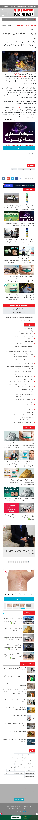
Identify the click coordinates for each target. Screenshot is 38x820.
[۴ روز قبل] (31, 742)
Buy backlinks (30, 770)
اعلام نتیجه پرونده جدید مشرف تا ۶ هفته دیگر (23, 394)
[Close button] (37, 814)
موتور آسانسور (18, 755)
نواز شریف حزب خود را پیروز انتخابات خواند (24, 376)
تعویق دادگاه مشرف (29, 341)
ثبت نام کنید (19, 148)
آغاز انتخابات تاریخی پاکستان (27, 417)
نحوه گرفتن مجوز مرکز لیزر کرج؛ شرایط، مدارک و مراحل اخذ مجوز (15, 684)
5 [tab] (19, 562)
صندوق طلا (10, 770)
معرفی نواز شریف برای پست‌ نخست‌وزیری (24, 392)
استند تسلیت (10, 764)
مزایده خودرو (19, 764)
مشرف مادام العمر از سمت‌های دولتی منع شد (23, 387)
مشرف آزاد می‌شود (29, 410)
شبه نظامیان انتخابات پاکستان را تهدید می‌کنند (23, 422)
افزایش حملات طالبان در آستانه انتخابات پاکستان (22, 374)
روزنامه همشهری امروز (32, 6)
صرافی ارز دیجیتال (19, 770)
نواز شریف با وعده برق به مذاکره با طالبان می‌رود (23, 397)
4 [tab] (21, 562)
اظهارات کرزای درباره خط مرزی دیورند (25, 369)
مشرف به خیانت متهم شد (27, 402)
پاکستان (17, 74)
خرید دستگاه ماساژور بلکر (28, 758)
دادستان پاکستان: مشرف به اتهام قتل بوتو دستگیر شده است (20, 382)
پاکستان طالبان (30, 169)
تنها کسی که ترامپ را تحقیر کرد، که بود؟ (19, 552)
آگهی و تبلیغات (12, 6)
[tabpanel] (19, 541)
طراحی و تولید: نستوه (18, 811)
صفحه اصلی (33, 25)
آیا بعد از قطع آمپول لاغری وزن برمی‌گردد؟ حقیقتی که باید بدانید (14, 669)
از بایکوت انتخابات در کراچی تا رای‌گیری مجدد (23, 371)
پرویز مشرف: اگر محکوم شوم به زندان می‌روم (23, 346)
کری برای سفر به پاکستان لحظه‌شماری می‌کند (23, 356)
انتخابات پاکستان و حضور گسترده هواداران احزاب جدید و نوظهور (19, 384)
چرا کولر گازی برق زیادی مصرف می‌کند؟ (17, 715)
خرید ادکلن (31, 761)
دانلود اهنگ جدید (18, 773)
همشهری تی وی (5, 6)
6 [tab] (17, 562)
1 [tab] (28, 562)
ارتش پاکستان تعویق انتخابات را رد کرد (25, 379)
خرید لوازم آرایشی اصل (20, 761)
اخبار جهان (27, 25)
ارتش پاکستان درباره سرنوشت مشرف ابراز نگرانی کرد (22, 364)
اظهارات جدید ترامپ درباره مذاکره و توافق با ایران (21, 20)
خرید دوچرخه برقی (21, 767)
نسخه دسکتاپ (19, 800)
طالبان (18, 107)
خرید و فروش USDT (29, 755)
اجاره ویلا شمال (15, 758)
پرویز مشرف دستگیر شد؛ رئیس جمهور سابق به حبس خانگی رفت (19, 351)
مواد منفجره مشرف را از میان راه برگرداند (24, 399)
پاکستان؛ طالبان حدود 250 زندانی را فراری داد (23, 415)
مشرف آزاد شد (30, 412)
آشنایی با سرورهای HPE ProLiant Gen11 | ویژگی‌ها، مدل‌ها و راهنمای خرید (14, 740)
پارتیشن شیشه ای (29, 773)
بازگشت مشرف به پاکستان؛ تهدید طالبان (24, 331)
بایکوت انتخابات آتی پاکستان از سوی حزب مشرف (22, 420)
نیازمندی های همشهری (21, 6)
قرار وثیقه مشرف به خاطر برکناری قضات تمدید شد (22, 344)
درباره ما (32, 787)
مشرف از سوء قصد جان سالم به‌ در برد (19, 35)
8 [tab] (13, 562)
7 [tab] (15, 562)
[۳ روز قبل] (31, 702)
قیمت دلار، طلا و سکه (29, 789)
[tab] (19, 305)
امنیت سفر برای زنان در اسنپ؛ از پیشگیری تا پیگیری (15, 676)
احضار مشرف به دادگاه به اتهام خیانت (25, 339)
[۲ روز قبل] (31, 670)
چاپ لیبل (12, 767)
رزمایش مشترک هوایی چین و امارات (25, 320)
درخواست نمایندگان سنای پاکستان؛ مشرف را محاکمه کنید (21, 354)
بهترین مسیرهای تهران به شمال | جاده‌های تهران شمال (15, 724)
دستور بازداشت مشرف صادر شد (26, 349)
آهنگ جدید (31, 767)
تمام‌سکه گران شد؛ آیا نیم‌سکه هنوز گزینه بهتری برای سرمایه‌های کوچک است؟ (14, 708)
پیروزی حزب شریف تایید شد (27, 404)
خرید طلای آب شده (29, 764)
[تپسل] (4, 120)
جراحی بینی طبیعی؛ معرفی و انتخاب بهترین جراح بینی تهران (15, 700)
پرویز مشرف (21, 76)
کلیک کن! (19, 599)
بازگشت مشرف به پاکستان (27, 328)
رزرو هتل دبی (8, 773)
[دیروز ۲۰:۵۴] (19, 536)
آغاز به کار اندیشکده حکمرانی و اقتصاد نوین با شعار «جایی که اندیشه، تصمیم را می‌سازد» (15, 692)
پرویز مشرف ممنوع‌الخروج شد (26, 333)
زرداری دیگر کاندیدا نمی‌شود (27, 389)
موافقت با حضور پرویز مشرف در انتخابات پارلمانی (23, 336)
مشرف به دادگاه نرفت (28, 407)
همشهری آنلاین (24, 12)
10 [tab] (8, 562)
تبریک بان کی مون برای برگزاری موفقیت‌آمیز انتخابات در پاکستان (19, 366)
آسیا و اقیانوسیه (19, 25)
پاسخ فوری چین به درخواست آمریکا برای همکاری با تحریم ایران (19, 317)
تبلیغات (32, 791)
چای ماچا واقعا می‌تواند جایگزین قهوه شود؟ (16, 731)
